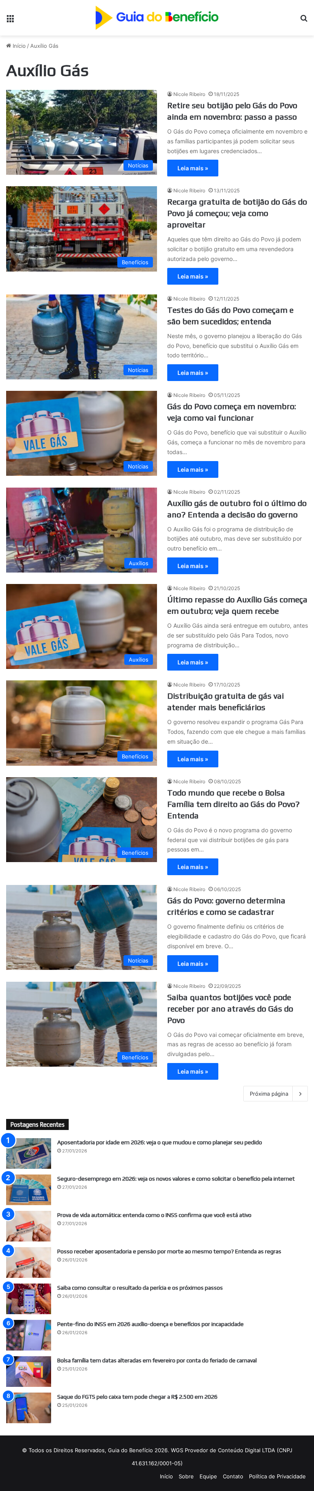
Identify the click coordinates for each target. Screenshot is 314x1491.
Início (18, 45)
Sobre (186, 1476)
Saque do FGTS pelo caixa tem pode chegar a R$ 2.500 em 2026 (137, 1396)
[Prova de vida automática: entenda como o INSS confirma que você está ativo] (28, 1226)
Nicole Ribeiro (189, 94)
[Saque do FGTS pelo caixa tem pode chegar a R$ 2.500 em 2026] (28, 1408)
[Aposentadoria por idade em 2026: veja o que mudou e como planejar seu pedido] (28, 1153)
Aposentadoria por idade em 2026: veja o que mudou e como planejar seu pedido (159, 1142)
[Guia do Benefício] (157, 18)
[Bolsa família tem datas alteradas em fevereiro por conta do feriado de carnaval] (28, 1371)
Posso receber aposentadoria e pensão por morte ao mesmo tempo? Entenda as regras (169, 1251)
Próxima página (269, 1093)
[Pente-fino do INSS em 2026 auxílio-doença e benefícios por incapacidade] (28, 1335)
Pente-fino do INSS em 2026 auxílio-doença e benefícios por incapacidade (150, 1324)
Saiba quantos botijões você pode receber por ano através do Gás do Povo (230, 1008)
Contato (233, 1476)
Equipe (208, 1476)
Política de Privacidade (277, 1476)
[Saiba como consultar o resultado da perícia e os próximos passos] (28, 1299)
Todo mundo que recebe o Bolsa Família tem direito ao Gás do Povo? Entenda (233, 804)
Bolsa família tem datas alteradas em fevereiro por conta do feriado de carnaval (157, 1360)
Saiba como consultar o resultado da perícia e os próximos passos (140, 1287)
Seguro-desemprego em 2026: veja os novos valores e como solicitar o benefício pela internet (176, 1178)
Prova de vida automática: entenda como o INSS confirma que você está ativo (154, 1215)
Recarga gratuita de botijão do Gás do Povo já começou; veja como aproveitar (237, 213)
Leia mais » (192, 168)
